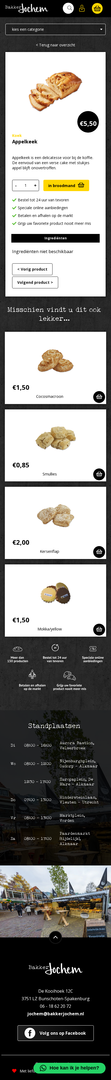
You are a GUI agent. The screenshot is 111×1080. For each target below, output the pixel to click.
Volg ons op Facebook (62, 1033)
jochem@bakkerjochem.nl (55, 1014)
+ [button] (35, 185)
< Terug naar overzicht (55, 44)
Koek (17, 135)
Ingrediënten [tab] (55, 238)
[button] (82, 8)
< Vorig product (32, 269)
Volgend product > (35, 282)
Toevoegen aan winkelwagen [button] (99, 397)
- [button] (16, 185)
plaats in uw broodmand (66, 185)
